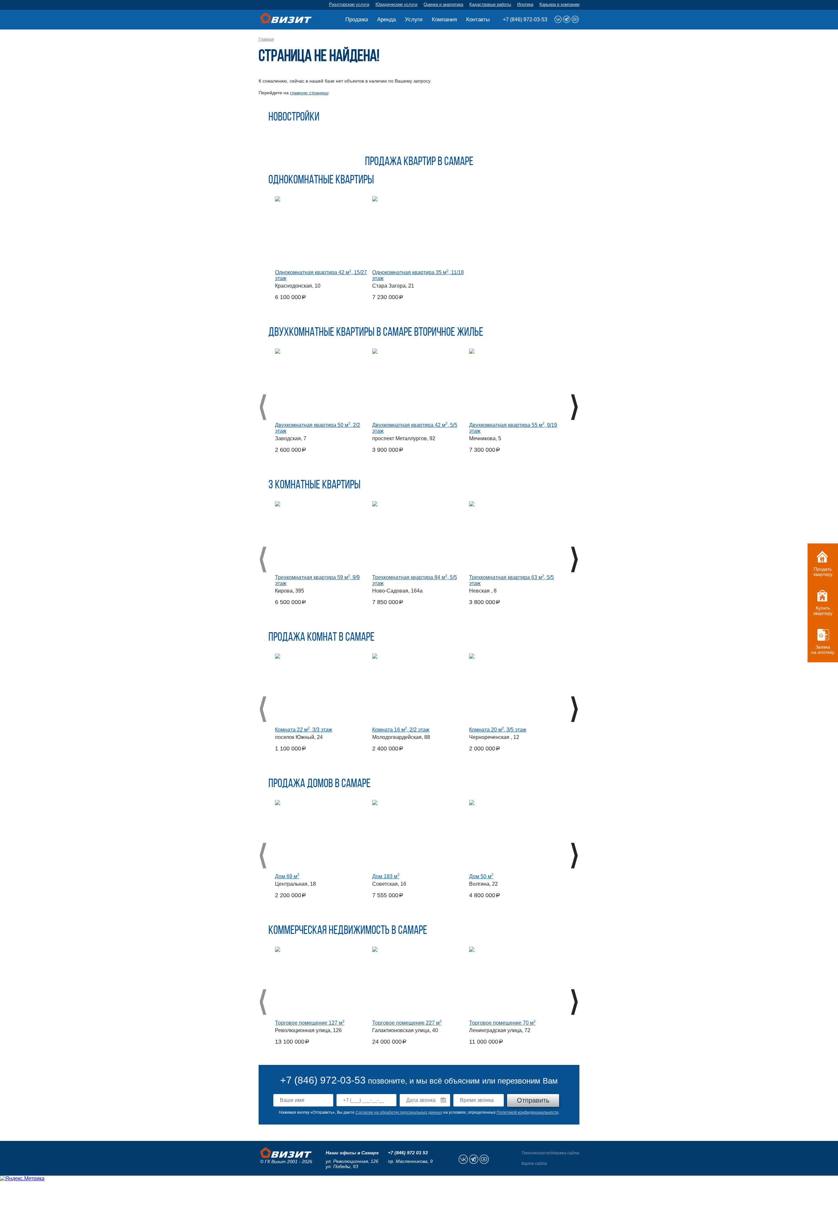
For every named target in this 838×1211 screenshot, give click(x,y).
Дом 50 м (481, 876)
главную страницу (309, 92)
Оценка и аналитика (443, 4)
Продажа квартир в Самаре (419, 162)
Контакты (478, 19)
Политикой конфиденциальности (527, 1112)
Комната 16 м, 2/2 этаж (400, 729)
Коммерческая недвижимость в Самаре (347, 931)
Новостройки (293, 117)
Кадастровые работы (490, 4)
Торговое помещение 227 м (407, 1023)
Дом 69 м (287, 876)
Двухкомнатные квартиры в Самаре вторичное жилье (375, 333)
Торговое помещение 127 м (309, 1023)
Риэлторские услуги (349, 4)
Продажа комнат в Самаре (321, 638)
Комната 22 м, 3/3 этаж (303, 729)
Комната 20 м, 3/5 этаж (497, 729)
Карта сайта (534, 1163)
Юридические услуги (396, 4)
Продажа (356, 19)
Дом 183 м (385, 876)
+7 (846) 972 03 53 (408, 1152)
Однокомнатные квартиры (321, 180)
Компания (444, 19)
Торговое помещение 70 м (502, 1023)
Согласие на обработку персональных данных (398, 1112)
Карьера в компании (559, 4)
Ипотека (525, 4)
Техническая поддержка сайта (550, 1153)
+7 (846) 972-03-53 (525, 19)
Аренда (386, 19)
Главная (266, 39)
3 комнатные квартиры (314, 485)
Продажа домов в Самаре (319, 784)
